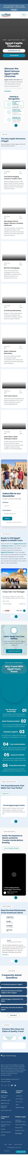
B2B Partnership (20, 1107)
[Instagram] (5, 1085)
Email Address (6, 510)
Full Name (5, 502)
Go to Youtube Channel (11, 848)
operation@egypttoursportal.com (10, 1079)
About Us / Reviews (6, 1122)
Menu (24, 15)
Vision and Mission (6, 1132)
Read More (7, 91)
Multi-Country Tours (6, 1110)
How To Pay (19, 1101)
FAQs (17, 1104)
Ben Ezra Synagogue (12, 268)
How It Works (19, 1099)
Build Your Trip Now (14, 651)
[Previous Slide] (11, 616)
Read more (5, 793)
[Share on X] (23, 889)
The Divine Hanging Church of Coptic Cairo (13, 178)
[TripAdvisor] (12, 1085)
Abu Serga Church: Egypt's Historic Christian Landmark (13, 223)
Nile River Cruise (7, 546)
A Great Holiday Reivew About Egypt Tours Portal (12, 888)
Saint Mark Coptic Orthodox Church (11, 438)
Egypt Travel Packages (4, 1096)
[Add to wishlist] (24, 571)
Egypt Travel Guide (14, 40)
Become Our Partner (9, 1038)
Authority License (19, 1130)
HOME (4, 40)
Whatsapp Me (14, 55)
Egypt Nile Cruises (5, 1100)
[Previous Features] (12, 125)
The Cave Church (10, 396)
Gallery (10, 1144)
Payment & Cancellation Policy (20, 1121)
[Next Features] (15, 125)
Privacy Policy (18, 1127)
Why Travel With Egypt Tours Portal (14, 669)
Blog (5, 1144)
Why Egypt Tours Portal (5, 1125)
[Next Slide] (16, 616)
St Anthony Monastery (12, 310)
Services (3, 1135)
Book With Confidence (14, 663)
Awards (3, 1129)
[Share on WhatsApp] (23, 892)
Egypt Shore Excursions (4, 1106)
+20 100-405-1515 (5, 1081)
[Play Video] (14, 874)
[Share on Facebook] (23, 885)
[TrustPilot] (15, 1085)
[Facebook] (2, 1085)
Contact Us (19, 1096)
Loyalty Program (18, 1144)
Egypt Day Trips (5, 1103)
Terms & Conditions (20, 1124)
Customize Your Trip (14, 50)
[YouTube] (8, 1085)
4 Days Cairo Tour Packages (13, 592)
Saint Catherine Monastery (10, 352)
